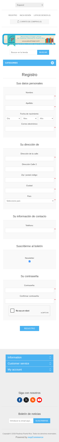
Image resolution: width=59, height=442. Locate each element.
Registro (13, 15)
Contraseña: (29, 285)
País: (29, 196)
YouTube (39, 400)
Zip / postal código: (29, 175)
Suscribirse (41, 421)
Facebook (19, 400)
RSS (32, 400)
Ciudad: (29, 185)
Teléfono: (29, 225)
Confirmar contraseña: (29, 296)
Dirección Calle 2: (29, 164)
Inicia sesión (25, 15)
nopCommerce (35, 437)
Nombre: (29, 92)
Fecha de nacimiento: (29, 114)
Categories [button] (11, 63)
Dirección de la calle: (30, 154)
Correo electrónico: (29, 124)
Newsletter (29, 258)
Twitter (26, 400)
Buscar (43, 52)
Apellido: (29, 103)
